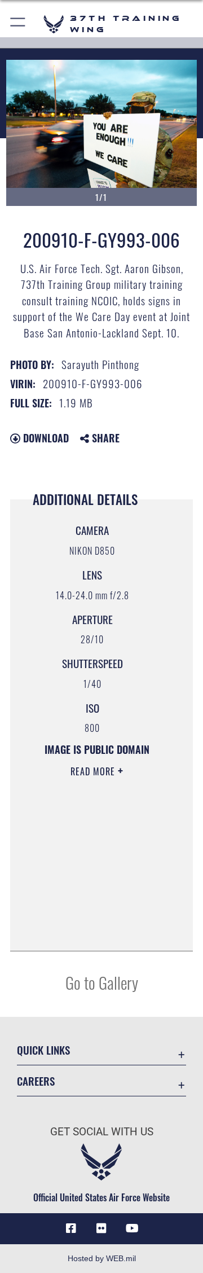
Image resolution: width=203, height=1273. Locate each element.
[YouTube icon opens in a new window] (131, 1228)
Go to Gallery (101, 982)
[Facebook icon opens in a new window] (71, 1228)
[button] (18, 24)
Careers (36, 1081)
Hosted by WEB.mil (102, 1258)
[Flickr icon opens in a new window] (101, 1228)
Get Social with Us (101, 1131)
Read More (94, 771)
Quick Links (43, 1050)
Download (44, 438)
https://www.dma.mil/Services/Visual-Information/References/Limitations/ (96, 930)
